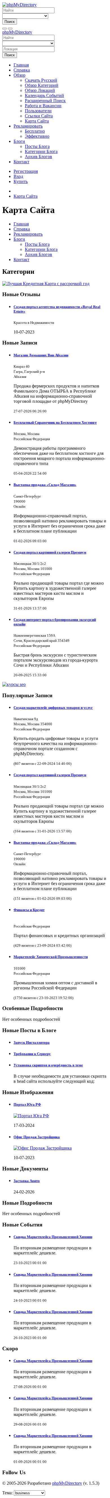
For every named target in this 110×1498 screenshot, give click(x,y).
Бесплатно (35, 131)
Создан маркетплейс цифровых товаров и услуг (53, 707)
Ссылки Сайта (39, 115)
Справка (22, 70)
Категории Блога (41, 151)
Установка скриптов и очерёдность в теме (48, 1065)
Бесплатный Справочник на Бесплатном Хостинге (55, 422)
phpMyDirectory (17, 32)
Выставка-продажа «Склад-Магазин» (45, 485)
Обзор (19, 75)
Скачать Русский (41, 80)
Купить (21, 181)
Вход (18, 176)
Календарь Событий (44, 95)
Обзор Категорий (41, 85)
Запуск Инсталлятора (32, 1042)
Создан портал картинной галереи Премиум (50, 552)
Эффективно (37, 136)
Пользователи (38, 110)
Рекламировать (28, 126)
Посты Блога (37, 146)
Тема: (7, 1492)
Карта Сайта (37, 121)
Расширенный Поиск (45, 100)
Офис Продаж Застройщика (37, 1137)
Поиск (10, 22)
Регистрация (26, 171)
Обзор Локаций (40, 90)
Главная (21, 65)
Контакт (21, 161)
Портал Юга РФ (27, 1104)
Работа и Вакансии (43, 105)
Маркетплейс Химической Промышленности (51, 957)
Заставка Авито (27, 1181)
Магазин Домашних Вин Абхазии (41, 355)
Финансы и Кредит (29, 910)
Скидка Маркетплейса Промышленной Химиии (53, 1237)
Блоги (19, 141)
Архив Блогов (38, 156)
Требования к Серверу (32, 1054)
